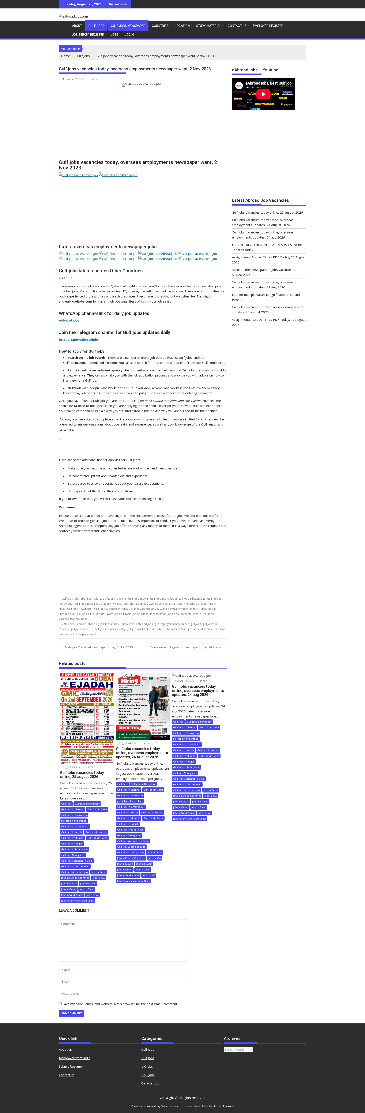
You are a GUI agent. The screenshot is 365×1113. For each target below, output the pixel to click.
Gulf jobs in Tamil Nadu (74, 849)
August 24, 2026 (128, 743)
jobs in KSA (88, 614)
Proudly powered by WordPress (154, 1106)
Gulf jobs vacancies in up (143, 609)
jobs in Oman (140, 614)
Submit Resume (70, 1066)
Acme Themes (224, 1106)
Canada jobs (150, 1083)
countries (160, 26)
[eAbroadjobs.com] (63, 25)
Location (182, 26)
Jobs (114, 35)
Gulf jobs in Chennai (115, 598)
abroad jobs (84, 624)
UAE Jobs (148, 1075)
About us (65, 1049)
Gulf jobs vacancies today (110, 629)
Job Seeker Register (88, 35)
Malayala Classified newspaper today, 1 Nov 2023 (99, 647)
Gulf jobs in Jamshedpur (75, 826)
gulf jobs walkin (136, 629)
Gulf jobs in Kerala (86, 604)
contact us (237, 26)
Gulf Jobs (96, 26)
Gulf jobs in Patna (159, 604)
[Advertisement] (143, 125)
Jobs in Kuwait (104, 614)
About (77, 26)
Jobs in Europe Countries (75, 877)
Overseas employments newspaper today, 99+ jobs (185, 647)
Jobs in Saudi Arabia (179, 614)
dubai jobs (127, 624)
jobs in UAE (200, 614)
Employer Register (268, 26)
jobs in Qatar (158, 614)
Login (129, 35)
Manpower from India (74, 1058)
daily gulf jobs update (107, 624)
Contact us (66, 1075)
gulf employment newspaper (171, 624)
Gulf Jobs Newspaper (128, 26)
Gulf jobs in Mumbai (135, 604)
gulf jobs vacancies (82, 629)
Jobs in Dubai (198, 609)
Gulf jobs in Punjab (183, 604)
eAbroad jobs (144, 624)
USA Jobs (147, 1058)
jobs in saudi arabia (200, 629)
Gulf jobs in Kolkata (110, 604)
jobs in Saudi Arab (176, 629)
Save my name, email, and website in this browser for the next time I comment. (120, 1004)
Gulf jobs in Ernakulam (163, 598)
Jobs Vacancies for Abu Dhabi (77, 900)
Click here (66, 278)
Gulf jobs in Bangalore (87, 598)
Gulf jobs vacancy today (174, 609)
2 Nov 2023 (68, 624)
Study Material (208, 26)
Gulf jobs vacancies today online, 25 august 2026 (267, 212)
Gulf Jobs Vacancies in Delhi (110, 609)
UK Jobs (147, 1066)
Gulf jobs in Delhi (138, 598)
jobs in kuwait (122, 614)
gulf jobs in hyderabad (192, 598)
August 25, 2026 (72, 767)
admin (94, 79)
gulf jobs (196, 624)
